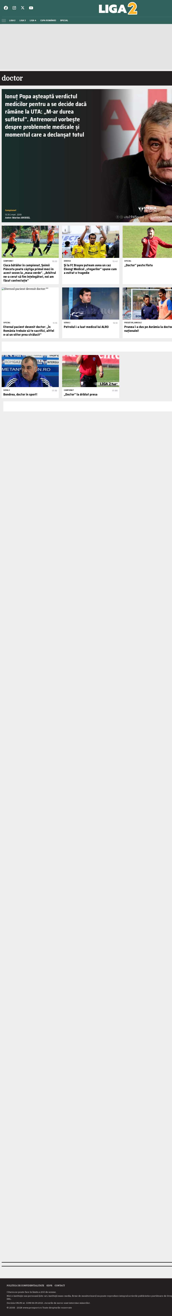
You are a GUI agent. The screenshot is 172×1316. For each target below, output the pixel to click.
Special (64, 20)
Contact (60, 1285)
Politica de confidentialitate (25, 1285)
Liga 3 (22, 20)
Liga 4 (33, 20)
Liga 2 (12, 20)
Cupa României (48, 20)
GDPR (49, 1285)
